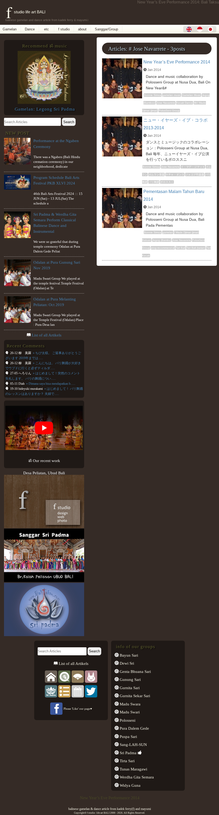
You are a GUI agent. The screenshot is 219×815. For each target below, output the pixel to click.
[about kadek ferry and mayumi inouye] (91, 676)
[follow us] (91, 691)
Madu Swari (129, 712)
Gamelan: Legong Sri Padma (45, 109)
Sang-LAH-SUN (133, 744)
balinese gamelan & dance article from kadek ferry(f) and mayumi (109, 809)
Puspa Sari (128, 736)
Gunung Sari (130, 679)
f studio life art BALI (25, 12)
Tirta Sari (127, 760)
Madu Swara (129, 704)
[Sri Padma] (51, 691)
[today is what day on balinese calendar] (78, 691)
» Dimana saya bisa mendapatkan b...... (50, 384)
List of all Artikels (46, 335)
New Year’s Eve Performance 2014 (176, 62)
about (82, 29)
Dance (30, 29)
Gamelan (10, 29)
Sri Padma (127, 752)
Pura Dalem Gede (134, 728)
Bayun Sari (128, 655)
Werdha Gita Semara (136, 777)
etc (46, 29)
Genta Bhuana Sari (135, 671)
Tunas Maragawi (133, 769)
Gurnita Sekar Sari (134, 695)
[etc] (64, 691)
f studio (64, 29)
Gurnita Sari (129, 687)
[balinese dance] (78, 676)
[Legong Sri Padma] (44, 102)
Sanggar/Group (106, 29)
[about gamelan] (64, 676)
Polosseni (127, 720)
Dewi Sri (126, 663)
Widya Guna (129, 785)
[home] (51, 676)
